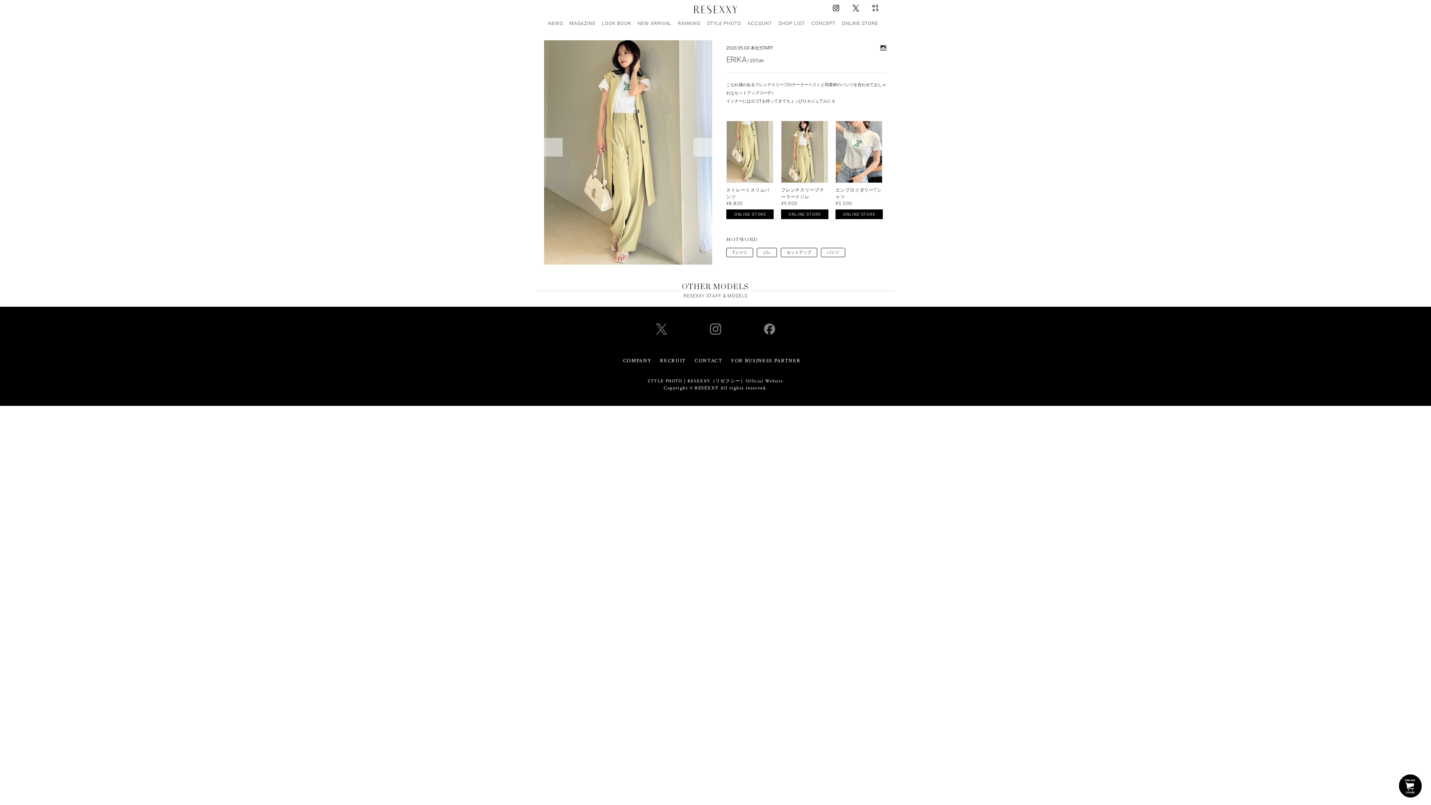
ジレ (767, 252)
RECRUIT (673, 360)
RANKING (689, 23)
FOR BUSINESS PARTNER (766, 360)
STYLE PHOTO (724, 23)
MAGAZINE (582, 23)
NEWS (555, 23)
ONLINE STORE (860, 23)
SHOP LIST (791, 23)
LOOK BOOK (616, 23)
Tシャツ (739, 252)
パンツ (833, 252)
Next (703, 147)
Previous (553, 147)
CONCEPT (823, 23)
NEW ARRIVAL (655, 23)
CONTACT (709, 360)
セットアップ (799, 252)
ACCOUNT (760, 23)
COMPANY (637, 360)
